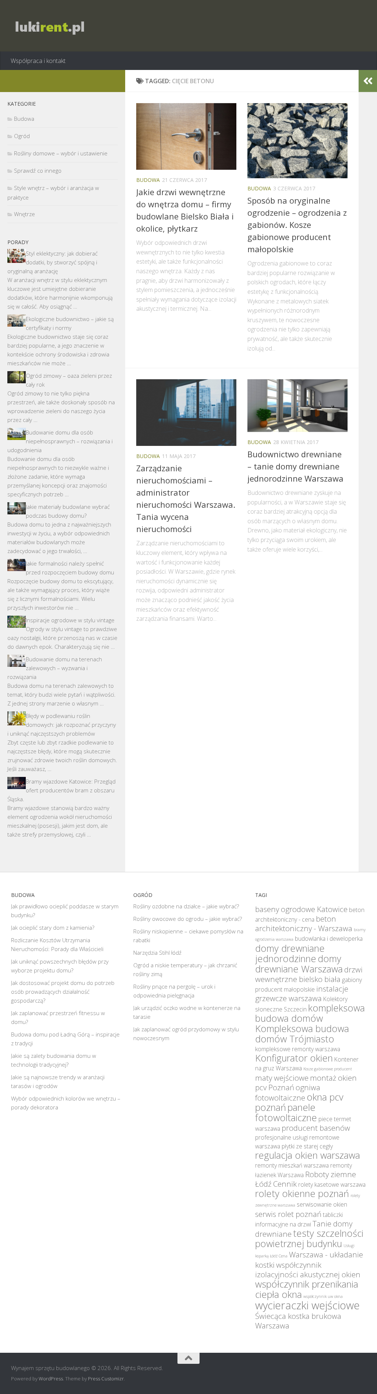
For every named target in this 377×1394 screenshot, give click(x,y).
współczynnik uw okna (323, 1296)
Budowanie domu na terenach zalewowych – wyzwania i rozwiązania (54, 667)
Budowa (148, 179)
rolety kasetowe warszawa (332, 1184)
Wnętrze (24, 214)
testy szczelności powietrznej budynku (309, 1238)
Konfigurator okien (294, 1058)
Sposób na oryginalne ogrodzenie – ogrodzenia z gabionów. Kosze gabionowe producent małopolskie (297, 224)
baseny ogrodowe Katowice (301, 909)
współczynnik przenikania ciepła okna (306, 1289)
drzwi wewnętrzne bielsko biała (309, 974)
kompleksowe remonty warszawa (297, 1049)
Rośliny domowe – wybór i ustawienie (61, 153)
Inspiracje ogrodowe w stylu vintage (70, 620)
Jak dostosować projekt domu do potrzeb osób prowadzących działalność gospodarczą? (62, 991)
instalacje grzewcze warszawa (301, 993)
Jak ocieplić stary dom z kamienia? (52, 927)
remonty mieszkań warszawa (292, 1165)
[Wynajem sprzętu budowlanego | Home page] (48, 26)
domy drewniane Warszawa (299, 963)
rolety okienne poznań (302, 1193)
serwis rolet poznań (288, 1214)
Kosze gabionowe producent (327, 1068)
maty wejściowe (282, 1078)
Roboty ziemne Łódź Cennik (305, 1179)
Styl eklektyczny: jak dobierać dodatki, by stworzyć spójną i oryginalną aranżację (52, 262)
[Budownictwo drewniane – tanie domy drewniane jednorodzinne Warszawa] (297, 405)
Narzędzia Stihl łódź (157, 952)
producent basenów (316, 1128)
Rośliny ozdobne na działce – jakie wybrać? (186, 906)
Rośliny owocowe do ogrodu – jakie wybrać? (187, 918)
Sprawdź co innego (37, 170)
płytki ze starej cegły (307, 1146)
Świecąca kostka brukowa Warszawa (298, 1321)
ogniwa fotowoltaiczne (287, 1092)
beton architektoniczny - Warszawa (303, 923)
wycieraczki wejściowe (307, 1305)
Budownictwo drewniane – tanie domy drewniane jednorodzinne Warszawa (295, 466)
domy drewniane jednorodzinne (290, 953)
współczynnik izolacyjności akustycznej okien (307, 1269)
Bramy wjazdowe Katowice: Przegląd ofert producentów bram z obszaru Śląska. (61, 790)
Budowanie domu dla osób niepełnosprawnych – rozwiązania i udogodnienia (60, 441)
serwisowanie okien (322, 1204)
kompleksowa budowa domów (310, 1013)
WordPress (51, 1378)
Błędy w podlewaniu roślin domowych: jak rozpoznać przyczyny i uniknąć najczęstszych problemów (61, 724)
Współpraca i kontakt (38, 61)
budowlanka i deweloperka (329, 938)
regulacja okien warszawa (307, 1155)
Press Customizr (106, 1378)
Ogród (22, 136)
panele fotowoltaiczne (286, 1112)
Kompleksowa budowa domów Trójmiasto (302, 1033)
